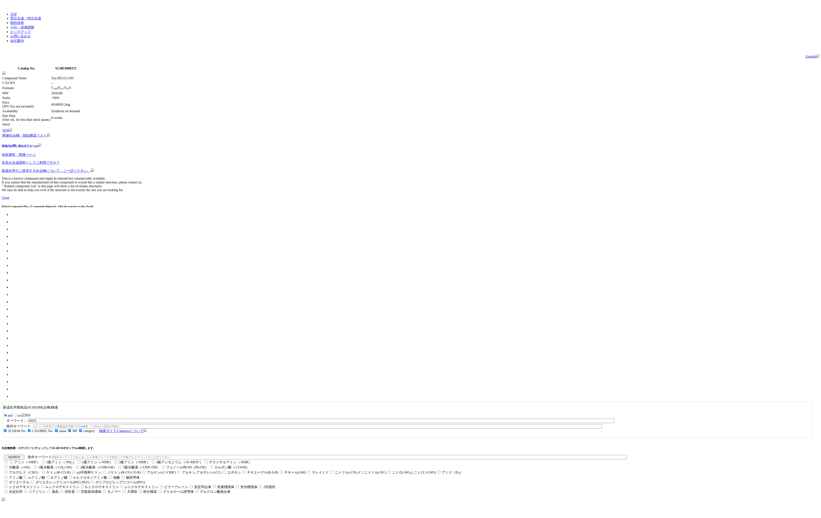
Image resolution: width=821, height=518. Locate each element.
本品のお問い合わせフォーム (20, 145)
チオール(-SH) (295, 472)
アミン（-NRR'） (27, 462)
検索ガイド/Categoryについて (121, 431)
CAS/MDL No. (42, 431)
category (89, 431)
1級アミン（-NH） (61, 462)
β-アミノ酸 (59, 477)
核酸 (116, 477)
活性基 (70, 491)
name (62, 431)
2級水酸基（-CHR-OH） (98, 467)
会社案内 (17, 41)
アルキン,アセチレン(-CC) (201, 472)
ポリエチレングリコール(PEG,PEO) (62, 482)
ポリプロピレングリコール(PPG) (120, 482)
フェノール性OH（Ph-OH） (187, 467)
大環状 (132, 491)
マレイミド (320, 472)
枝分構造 (150, 491)
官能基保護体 (91, 491)
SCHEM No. (17, 431)
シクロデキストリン (24, 487)
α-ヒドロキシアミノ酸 (90, 477)
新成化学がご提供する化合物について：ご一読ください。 (46, 171)
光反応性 (16, 491)
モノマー (114, 491)
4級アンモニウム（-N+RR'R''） (179, 462)
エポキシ (234, 472)
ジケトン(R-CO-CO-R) (124, 472)
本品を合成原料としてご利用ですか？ (31, 162)
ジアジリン (37, 491)
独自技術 (17, 23)
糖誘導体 (133, 477)
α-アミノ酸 (37, 477)
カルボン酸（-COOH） (232, 467)
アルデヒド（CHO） (24, 472)
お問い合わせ (20, 36)
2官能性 (269, 487)
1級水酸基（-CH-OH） (56, 467)
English (811, 56)
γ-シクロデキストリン (141, 487)
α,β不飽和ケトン (89, 472)
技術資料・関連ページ (19, 154)
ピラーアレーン (176, 487)
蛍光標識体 (248, 487)
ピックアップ (20, 32)
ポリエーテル (19, 482)
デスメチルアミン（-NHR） (230, 462)
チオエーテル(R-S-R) (262, 472)
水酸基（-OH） (20, 467)
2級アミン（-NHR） (97, 462)
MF (74, 431)
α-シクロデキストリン (62, 487)
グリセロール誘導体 (178, 491)
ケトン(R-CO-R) (58, 472)
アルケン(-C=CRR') (161, 472)
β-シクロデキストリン (102, 487)
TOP (13, 14)
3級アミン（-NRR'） (134, 462)
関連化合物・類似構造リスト (24, 135)
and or (14, 415)
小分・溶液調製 (22, 27)
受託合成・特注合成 (25, 18)
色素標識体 (225, 487)
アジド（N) (451, 472)
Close (5, 197)
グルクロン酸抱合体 (215, 491)
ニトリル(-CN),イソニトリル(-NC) (360, 472)
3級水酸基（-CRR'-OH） (141, 467)
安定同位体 (202, 487)
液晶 (55, 491)
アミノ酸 (16, 477)
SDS (5, 130)
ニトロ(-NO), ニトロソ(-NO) (414, 472)
